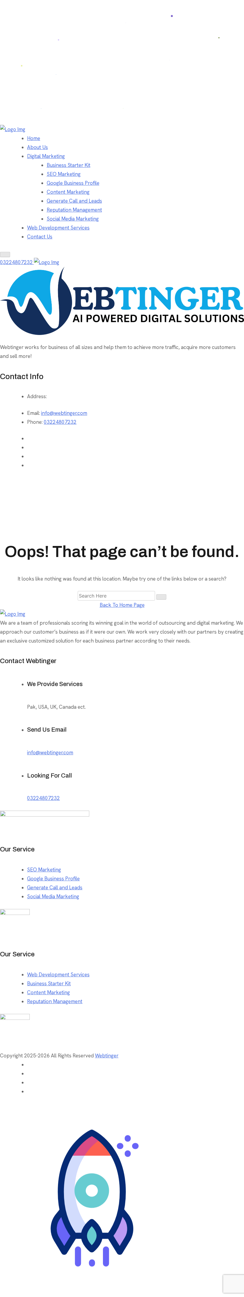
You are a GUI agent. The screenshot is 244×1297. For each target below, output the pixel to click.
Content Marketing (68, 192)
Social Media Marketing (73, 218)
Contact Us (39, 236)
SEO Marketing (64, 174)
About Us (37, 147)
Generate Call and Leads (74, 201)
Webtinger (106, 1055)
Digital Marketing (46, 156)
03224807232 (17, 262)
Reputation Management (74, 210)
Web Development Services (58, 227)
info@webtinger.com (64, 413)
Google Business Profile (73, 183)
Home (33, 138)
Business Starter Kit (68, 165)
